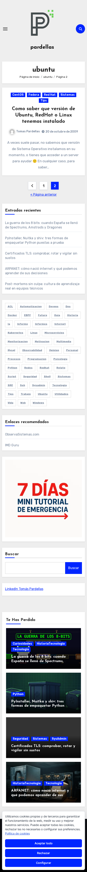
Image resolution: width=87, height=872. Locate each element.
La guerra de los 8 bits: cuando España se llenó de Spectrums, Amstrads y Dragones (38, 661)
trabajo (26, 394)
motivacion (42, 341)
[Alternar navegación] (5, 28)
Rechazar (43, 853)
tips (11, 394)
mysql (11, 350)
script (12, 376)
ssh (22, 385)
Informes (41, 323)
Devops (53, 306)
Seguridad (20, 738)
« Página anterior (43, 194)
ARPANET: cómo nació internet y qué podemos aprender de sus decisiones (40, 795)
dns (68, 306)
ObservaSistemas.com (22, 434)
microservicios (54, 332)
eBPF (27, 315)
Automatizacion (31, 306)
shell (47, 376)
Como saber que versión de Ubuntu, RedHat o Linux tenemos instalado (43, 115)
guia (57, 315)
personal (72, 350)
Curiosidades (22, 643)
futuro (42, 315)
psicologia (60, 359)
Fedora (34, 95)
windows (38, 402)
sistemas (64, 376)
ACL (10, 306)
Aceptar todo (44, 843)
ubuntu (43, 394)
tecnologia (59, 385)
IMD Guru (12, 445)
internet (60, 323)
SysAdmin (59, 738)
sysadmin (38, 385)
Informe (22, 323)
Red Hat (50, 95)
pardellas (42, 47)
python (12, 367)
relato (60, 367)
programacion (37, 359)
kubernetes (15, 332)
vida (10, 402)
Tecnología (21, 649)
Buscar (12, 554)
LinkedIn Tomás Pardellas (24, 589)
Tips (43, 100)
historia (72, 315)
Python (18, 694)
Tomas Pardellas (28, 131)
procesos (14, 359)
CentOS (18, 95)
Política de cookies (17, 833)
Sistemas (67, 95)
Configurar (43, 862)
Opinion (54, 350)
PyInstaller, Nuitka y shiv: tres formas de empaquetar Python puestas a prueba (37, 706)
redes (28, 367)
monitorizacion (18, 341)
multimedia (63, 341)
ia (9, 323)
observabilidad (32, 350)
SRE (10, 385)
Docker (12, 315)
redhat (44, 367)
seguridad (30, 376)
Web (23, 402)
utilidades (61, 394)
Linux (33, 332)
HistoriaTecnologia (51, 643)
